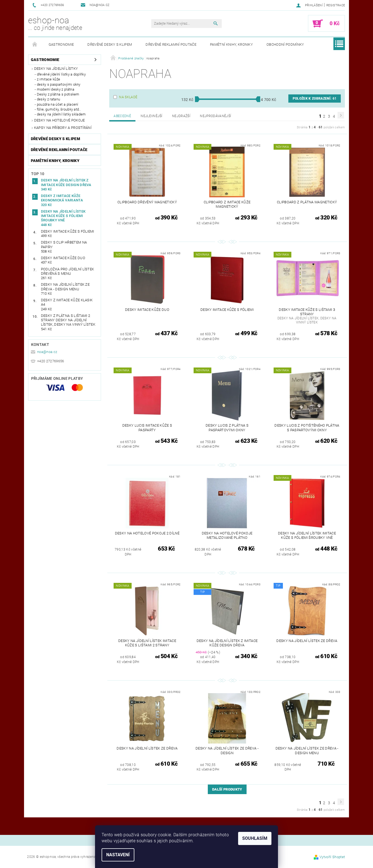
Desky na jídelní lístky (56, 68)
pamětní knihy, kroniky (231, 44)
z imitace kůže (48, 79)
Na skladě (128, 97)
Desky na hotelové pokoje (59, 120)
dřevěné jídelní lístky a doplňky (61, 74)
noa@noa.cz (47, 352)
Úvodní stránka (35, 44)
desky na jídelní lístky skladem (61, 114)
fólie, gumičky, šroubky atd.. (59, 109)
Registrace (335, 5)
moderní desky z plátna (55, 89)
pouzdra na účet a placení (57, 104)
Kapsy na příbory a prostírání (62, 128)
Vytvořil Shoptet (332, 857)
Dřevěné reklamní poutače (171, 44)
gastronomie (61, 44)
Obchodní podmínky (285, 44)
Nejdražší (181, 116)
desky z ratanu (48, 99)
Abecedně (122, 116)
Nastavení (118, 854)
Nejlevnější (151, 116)
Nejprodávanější (215, 116)
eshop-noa (55, 23)
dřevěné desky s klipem (109, 44)
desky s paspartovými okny (59, 84)
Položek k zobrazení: (314, 98)
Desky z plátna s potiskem (58, 94)
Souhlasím (254, 838)
